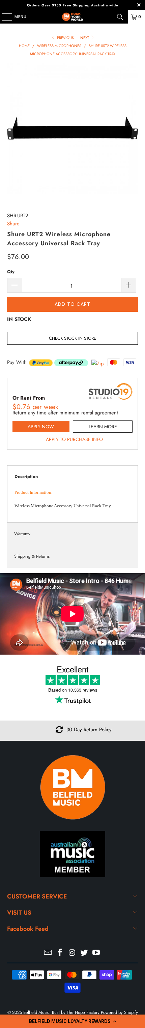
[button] (72, 1021)
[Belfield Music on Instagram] (72, 953)
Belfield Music (36, 1012)
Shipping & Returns (32, 556)
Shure (13, 223)
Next (85, 37)
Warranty (22, 533)
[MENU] (3, 17)
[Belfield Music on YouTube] (96, 953)
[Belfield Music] (72, 17)
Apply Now (41, 426)
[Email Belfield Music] (48, 953)
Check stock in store (72, 338)
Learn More (103, 426)
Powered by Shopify (119, 1012)
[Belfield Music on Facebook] (60, 953)
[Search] (120, 17)
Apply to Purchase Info (74, 439)
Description (26, 476)
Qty (10, 271)
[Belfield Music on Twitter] (84, 953)
